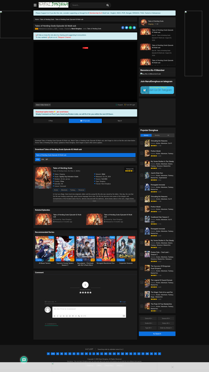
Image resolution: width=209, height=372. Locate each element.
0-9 (53, 354)
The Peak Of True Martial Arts (161, 304)
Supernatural (163, 177)
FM (42, 159)
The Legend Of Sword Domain (161, 280)
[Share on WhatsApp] (130, 28)
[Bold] (54, 316)
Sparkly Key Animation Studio (68, 176)
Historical (81, 190)
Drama (170, 164)
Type (147, 328)
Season (165, 318)
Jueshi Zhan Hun (157, 173)
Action (56, 190)
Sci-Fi (170, 143)
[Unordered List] (69, 316)
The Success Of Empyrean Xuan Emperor (160, 267)
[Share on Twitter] (126, 28)
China (62, 181)
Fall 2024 (104, 179)
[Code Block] (75, 316)
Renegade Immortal (158, 185)
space (153, 222)
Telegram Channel (64, 37)
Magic (153, 297)
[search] (107, 5)
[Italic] (57, 316)
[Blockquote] (72, 316)
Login (124, 302)
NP (47, 159)
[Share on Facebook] (123, 28)
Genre (148, 318)
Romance (169, 259)
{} (82, 316)
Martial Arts (167, 166)
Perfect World (155, 151)
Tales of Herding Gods (94, 28)
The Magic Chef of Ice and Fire (162, 292)
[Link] (78, 316)
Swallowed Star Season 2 (160, 217)
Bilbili (103, 174)
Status (165, 323)
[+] (85, 316)
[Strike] (63, 316)
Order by (165, 328)
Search (158, 334)
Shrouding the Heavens (159, 141)
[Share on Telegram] (134, 28)
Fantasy (72, 190)
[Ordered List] (66, 316)
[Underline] (60, 316)
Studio (148, 323)
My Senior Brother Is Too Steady (162, 161)
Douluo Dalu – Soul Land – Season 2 (160, 253)
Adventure (64, 190)
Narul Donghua (77, 28)
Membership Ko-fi (95, 13)
